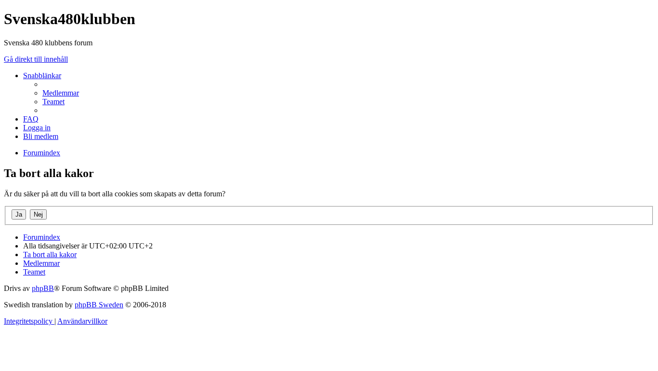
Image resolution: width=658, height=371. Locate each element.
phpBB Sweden (99, 305)
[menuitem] (60, 93)
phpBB (43, 288)
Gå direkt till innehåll (36, 59)
